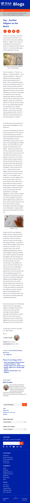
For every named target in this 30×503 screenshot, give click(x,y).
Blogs (18, 4)
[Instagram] (21, 447)
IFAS (26, 500)
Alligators (9, 354)
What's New (6, 477)
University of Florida (24, 499)
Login (4, 479)
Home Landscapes (8, 459)
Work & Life (6, 461)
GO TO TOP (15, 498)
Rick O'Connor (7, 382)
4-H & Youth (6, 463)
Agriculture (6, 455)
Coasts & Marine (13, 350)
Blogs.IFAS (6, 410)
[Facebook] (3, 447)
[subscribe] (21, 443)
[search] (24, 404)
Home (4, 13)
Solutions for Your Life (9, 412)
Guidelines (5, 475)
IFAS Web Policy (7, 490)
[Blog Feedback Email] (17, 447)
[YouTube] (14, 447)
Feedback (5, 470)
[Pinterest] (10, 447)
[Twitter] (7, 447)
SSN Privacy (6, 486)
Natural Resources (8, 457)
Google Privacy (7, 488)
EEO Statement (7, 492)
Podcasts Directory (8, 474)
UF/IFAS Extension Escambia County (16, 13)
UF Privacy (6, 484)
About (4, 468)
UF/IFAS (5, 414)
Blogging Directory (8, 472)
